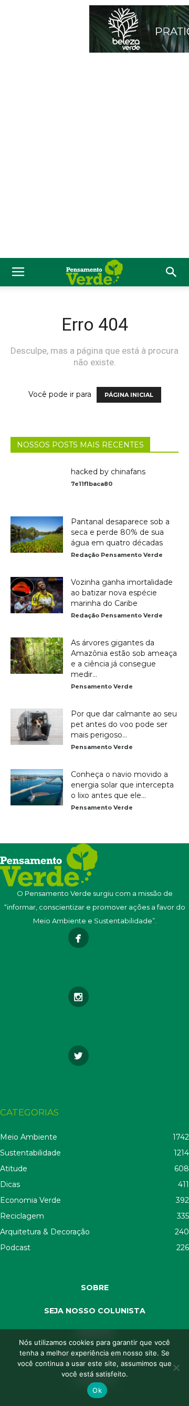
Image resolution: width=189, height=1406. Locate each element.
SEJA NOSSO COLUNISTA (94, 1310)
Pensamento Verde (102, 686)
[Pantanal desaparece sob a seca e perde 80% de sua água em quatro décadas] (36, 534)
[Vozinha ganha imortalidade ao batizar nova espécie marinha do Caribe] (36, 595)
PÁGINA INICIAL (128, 394)
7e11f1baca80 (91, 483)
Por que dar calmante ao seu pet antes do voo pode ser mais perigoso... (124, 724)
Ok (97, 1390)
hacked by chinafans (108, 471)
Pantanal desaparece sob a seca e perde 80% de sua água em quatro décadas (120, 532)
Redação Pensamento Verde (117, 555)
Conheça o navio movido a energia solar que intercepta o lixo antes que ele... (122, 785)
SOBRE (95, 1287)
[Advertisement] (94, 158)
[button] (171, 272)
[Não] (176, 1367)
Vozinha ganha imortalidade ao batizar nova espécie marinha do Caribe (122, 592)
